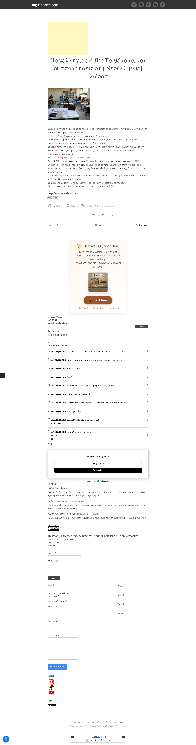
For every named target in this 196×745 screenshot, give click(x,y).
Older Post (142, 225)
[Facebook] (134, 4)
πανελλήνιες (109, 206)
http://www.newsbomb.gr (62, 193)
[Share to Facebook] (56, 197)
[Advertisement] (68, 38)
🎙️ (6, 739)
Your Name (53, 606)
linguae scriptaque (45, 5)
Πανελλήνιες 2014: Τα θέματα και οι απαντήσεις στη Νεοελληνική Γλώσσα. (98, 68)
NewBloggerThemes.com (115, 726)
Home (98, 225)
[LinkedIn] (156, 4)
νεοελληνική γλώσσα (94, 206)
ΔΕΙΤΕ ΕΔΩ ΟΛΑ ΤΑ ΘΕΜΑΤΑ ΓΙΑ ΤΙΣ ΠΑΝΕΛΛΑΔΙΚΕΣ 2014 (81, 186)
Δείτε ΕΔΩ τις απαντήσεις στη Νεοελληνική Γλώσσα (76, 161)
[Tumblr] (162, 4)
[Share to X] (54, 197)
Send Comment (57, 667)
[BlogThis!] (51, 197)
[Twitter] (149, 4)
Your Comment (55, 635)
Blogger (119, 722)
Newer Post (54, 225)
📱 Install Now (98, 300)
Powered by (91, 481)
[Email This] (48, 197)
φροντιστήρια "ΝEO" (126, 161)
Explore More (98, 737)
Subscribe (98, 470)
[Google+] (142, 4)
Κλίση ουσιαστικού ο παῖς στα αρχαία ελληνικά (73, 513)
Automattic (83, 726)
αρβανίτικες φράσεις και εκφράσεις (67, 500)
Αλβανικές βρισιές (59, 487)
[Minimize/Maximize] (123, 737)
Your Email (53, 621)
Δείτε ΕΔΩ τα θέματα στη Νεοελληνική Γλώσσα (69, 157)
